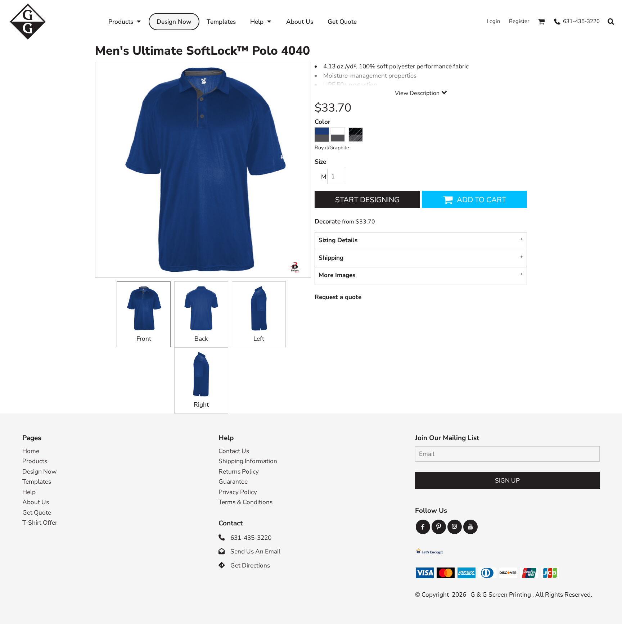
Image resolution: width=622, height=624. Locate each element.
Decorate (328, 221)
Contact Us (233, 451)
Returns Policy (238, 471)
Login (493, 21)
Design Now (39, 471)
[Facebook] (423, 527)
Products (34, 461)
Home (30, 451)
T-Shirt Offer (39, 523)
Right (201, 405)
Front (143, 339)
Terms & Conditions (245, 502)
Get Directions (250, 565)
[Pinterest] (439, 527)
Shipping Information (247, 461)
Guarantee (233, 482)
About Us (35, 502)
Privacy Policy (237, 492)
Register (519, 21)
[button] (125, 21)
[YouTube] (470, 527)
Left (258, 339)
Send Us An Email (255, 551)
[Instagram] (454, 527)
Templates (36, 482)
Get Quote (36, 512)
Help (29, 492)
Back (201, 339)
